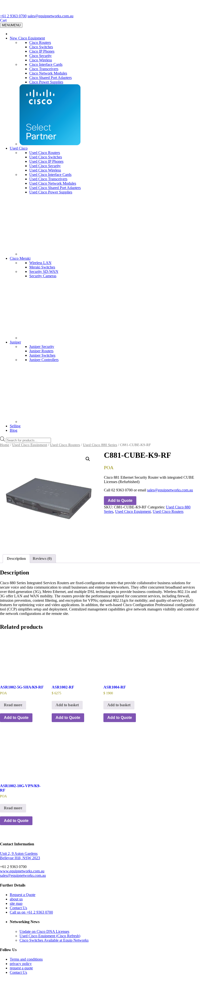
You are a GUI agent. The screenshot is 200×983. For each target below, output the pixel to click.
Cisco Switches (41, 47)
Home (4, 445)
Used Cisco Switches (45, 157)
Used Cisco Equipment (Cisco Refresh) (50, 936)
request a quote (21, 968)
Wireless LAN (40, 263)
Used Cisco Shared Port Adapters (55, 188)
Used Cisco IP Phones (46, 161)
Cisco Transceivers (43, 69)
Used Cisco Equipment (29, 445)
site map (16, 903)
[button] (87, 459)
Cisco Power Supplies (46, 82)
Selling (15, 426)
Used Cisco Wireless (45, 170)
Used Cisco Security (45, 166)
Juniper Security (41, 346)
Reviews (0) (42, 558)
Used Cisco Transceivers (48, 179)
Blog (13, 430)
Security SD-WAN (43, 271)
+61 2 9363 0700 (13, 16)
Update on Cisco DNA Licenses (44, 931)
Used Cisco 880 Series (100, 445)
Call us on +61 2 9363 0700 (31, 912)
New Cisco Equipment (27, 38)
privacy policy (21, 964)
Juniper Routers (41, 351)
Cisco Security (40, 56)
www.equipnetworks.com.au (22, 871)
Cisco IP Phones (41, 51)
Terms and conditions (26, 959)
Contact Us (18, 908)
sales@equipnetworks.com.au (50, 16)
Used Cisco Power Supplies (50, 192)
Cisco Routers (40, 42)
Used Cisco (19, 148)
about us (16, 899)
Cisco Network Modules (48, 73)
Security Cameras (42, 276)
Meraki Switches (42, 267)
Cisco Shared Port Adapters (50, 78)
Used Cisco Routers (44, 153)
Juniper (15, 342)
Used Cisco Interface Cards (50, 174)
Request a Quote (22, 895)
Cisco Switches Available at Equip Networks (54, 940)
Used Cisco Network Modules (52, 183)
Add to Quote (120, 500)
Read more (13, 705)
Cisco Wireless (40, 60)
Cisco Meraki (20, 258)
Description (16, 558)
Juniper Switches (42, 355)
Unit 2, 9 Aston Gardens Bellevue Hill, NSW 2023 (20, 855)
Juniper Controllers (44, 360)
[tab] (16, 558)
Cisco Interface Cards (45, 64)
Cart (3, 20)
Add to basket (67, 705)
